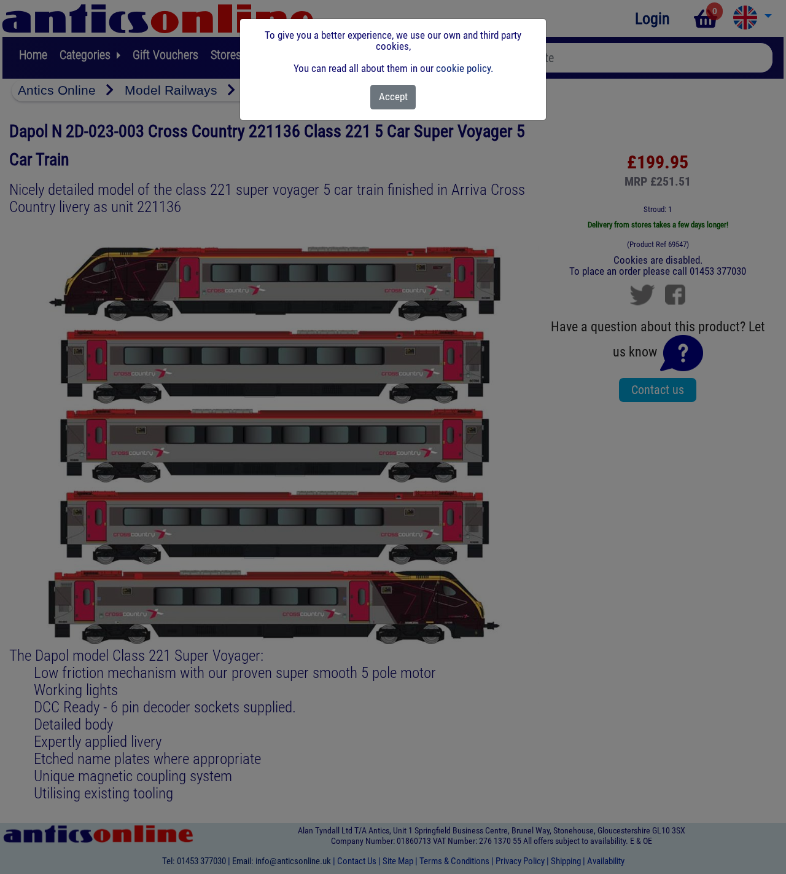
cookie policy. (464, 68)
